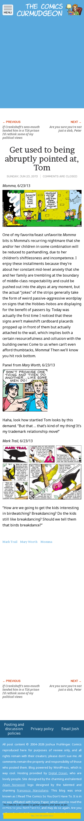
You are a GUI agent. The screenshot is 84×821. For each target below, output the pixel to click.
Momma (46, 542)
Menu (8, 12)
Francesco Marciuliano (32, 790)
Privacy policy (42, 728)
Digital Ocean (58, 773)
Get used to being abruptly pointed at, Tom (42, 158)
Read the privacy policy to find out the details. (40, 806)
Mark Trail (9, 542)
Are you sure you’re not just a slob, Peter (66, 129)
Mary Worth (28, 542)
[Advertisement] (42, 63)
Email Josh (70, 728)
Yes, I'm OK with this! (42, 815)
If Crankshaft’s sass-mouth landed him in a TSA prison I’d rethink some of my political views (21, 132)
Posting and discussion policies (14, 728)
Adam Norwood (13, 785)
